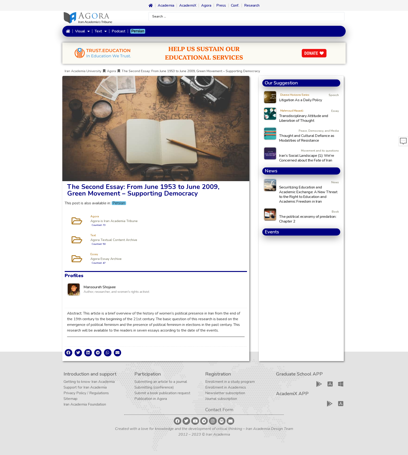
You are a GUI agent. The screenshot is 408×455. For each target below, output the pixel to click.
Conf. (235, 5)
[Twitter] (186, 421)
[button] (68, 353)
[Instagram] (213, 421)
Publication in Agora (150, 398)
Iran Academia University (83, 71)
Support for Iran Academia (85, 387)
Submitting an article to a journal (160, 381)
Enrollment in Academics (225, 387)
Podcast (118, 31)
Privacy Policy (75, 393)
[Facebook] (177, 421)
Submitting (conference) (154, 387)
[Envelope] (230, 421)
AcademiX (187, 5)
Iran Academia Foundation (85, 404)
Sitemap (70, 398)
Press (221, 5)
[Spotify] (221, 421)
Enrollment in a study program (230, 381)
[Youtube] (195, 421)
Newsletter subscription (225, 393)
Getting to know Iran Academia (89, 381)
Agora (206, 5)
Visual (80, 31)
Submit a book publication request (162, 393)
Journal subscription (221, 398)
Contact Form (219, 410)
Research (251, 5)
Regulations (99, 393)
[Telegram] (204, 421)
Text (98, 31)
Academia (166, 5)
